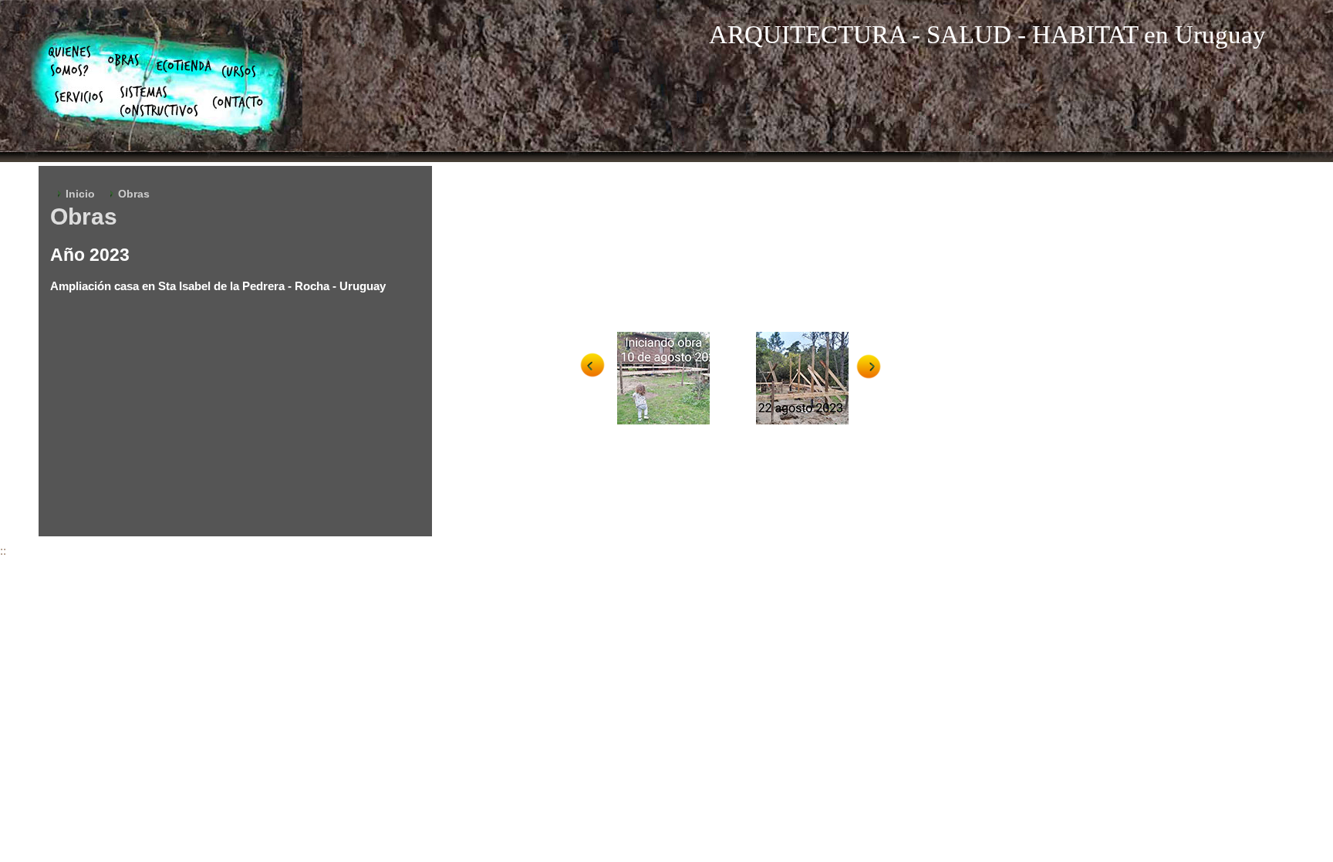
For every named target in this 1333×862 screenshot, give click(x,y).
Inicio (80, 194)
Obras (134, 194)
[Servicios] (79, 97)
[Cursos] (238, 72)
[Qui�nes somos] (69, 61)
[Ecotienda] (184, 66)
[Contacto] (238, 102)
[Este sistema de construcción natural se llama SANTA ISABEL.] (679, 378)
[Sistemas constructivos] (158, 101)
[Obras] (123, 60)
